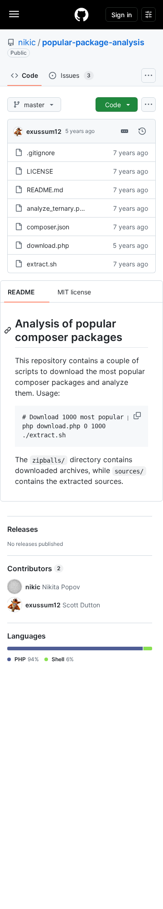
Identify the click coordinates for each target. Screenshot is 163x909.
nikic (27, 42)
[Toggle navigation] (14, 14)
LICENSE (40, 171)
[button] (138, 415)
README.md (45, 190)
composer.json (48, 227)
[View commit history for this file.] (142, 131)
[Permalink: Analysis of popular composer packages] (8, 330)
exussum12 (44, 131)
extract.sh (42, 264)
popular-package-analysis (93, 42)
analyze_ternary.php (57, 208)
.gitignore (41, 152)
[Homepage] (81, 14)
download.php (48, 245)
